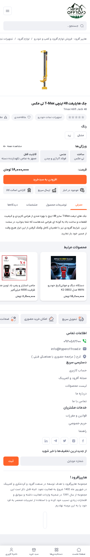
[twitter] (64, 441)
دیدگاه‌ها (13, 205)
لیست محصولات (76, 386)
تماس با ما (79, 401)
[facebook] (83, 441)
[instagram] (73, 441)
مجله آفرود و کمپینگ (73, 378)
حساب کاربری (78, 370)
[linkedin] (46, 441)
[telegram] (55, 441)
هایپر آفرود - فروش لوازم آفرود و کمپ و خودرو (60, 39)
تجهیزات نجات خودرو (50, 117)
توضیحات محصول (56, 205)
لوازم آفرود (23, 39)
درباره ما (81, 393)
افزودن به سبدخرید (45, 180)
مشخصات (31, 205)
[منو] (7, 11)
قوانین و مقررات (76, 416)
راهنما (82, 431)
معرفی (78, 205)
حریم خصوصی (78, 423)
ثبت (11, 461)
